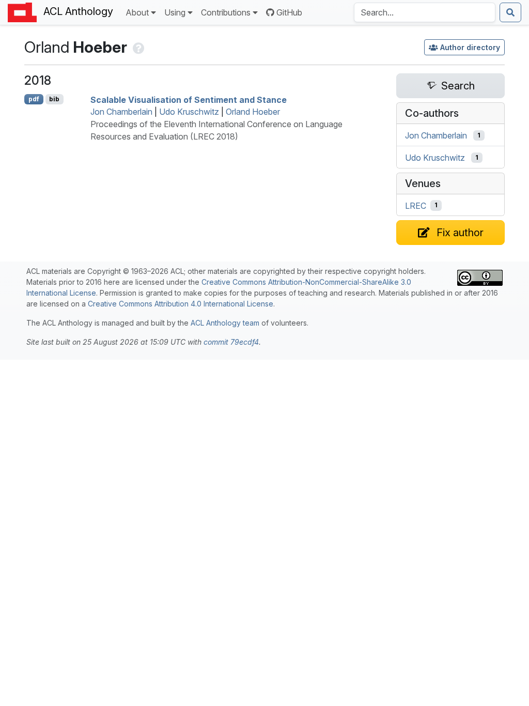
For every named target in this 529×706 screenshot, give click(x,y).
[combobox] (424, 12)
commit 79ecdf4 (231, 341)
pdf (33, 99)
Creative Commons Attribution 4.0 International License (180, 303)
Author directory (470, 47)
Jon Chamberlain (121, 111)
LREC (415, 205)
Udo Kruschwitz (189, 111)
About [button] (137, 12)
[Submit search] (510, 12)
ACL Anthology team (225, 322)
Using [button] (174, 12)
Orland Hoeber (253, 111)
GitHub (289, 12)
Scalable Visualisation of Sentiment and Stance (188, 99)
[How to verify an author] (138, 47)
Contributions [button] (226, 12)
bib (54, 99)
